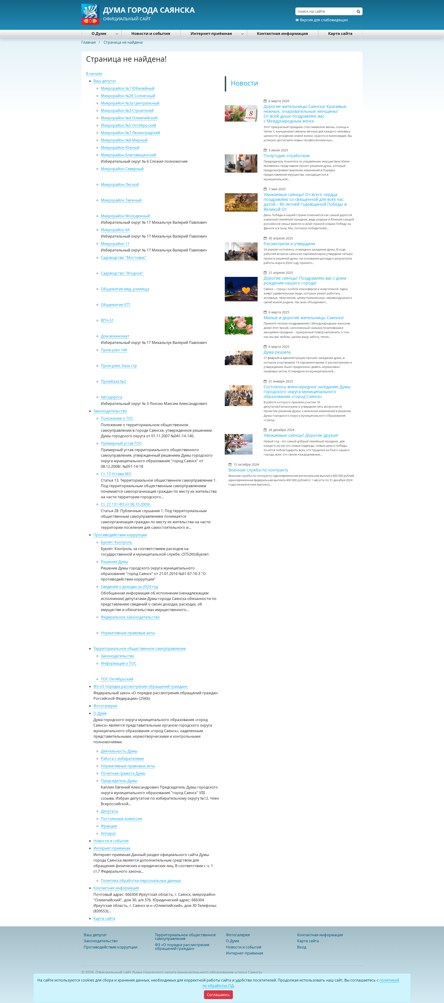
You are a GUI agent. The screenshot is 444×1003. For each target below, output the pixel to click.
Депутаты (109, 811)
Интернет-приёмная (211, 33)
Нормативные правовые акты (128, 632)
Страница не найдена (123, 42)
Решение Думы (114, 561)
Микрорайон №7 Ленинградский (130, 132)
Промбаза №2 (113, 381)
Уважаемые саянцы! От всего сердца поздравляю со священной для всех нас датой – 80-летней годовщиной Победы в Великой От (305, 202)
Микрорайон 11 (115, 243)
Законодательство (110, 410)
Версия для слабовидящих (323, 19)
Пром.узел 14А (114, 349)
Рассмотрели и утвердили (289, 243)
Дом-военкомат (115, 336)
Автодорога (111, 397)
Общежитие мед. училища (125, 288)
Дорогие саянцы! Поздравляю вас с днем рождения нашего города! (305, 280)
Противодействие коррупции (120, 534)
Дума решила (277, 352)
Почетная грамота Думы (123, 773)
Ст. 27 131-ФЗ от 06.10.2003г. (126, 504)
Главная (89, 42)
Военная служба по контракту (258, 470)
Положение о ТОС (117, 418)
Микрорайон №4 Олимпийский (129, 117)
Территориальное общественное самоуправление (139, 648)
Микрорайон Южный (120, 147)
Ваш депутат (104, 80)
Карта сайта (340, 33)
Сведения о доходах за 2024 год (129, 586)
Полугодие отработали (287, 155)
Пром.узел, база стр (119, 365)
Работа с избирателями (122, 758)
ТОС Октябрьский (117, 679)
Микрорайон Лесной (120, 184)
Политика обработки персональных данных (141, 880)
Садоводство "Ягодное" (122, 273)
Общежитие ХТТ (115, 304)
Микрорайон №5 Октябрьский (128, 125)
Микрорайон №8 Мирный (124, 140)
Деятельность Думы (119, 751)
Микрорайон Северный (122, 168)
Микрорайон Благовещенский (128, 154)
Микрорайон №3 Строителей (127, 110)
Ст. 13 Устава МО (116, 473)
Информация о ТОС (118, 663)
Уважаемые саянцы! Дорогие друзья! (301, 435)
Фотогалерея (105, 705)
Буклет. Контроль (116, 542)
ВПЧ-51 (107, 320)
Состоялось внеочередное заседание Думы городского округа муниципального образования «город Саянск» (307, 391)
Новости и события (150, 33)
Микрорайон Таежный (121, 200)
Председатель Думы (119, 780)
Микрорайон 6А (115, 229)
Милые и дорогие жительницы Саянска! (304, 317)
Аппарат (108, 833)
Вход (301, 947)
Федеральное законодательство (130, 617)
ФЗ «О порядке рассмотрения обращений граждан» (140, 686)
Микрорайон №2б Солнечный (128, 95)
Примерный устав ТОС (121, 443)
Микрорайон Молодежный (125, 215)
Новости (244, 82)
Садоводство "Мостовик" (123, 257)
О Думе (99, 33)
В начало (94, 73)
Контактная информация (282, 33)
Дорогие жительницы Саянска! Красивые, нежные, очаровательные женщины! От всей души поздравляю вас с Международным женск (305, 114)
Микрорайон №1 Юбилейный (127, 88)
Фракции (109, 826)
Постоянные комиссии (121, 818)
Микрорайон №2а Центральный (130, 103)
